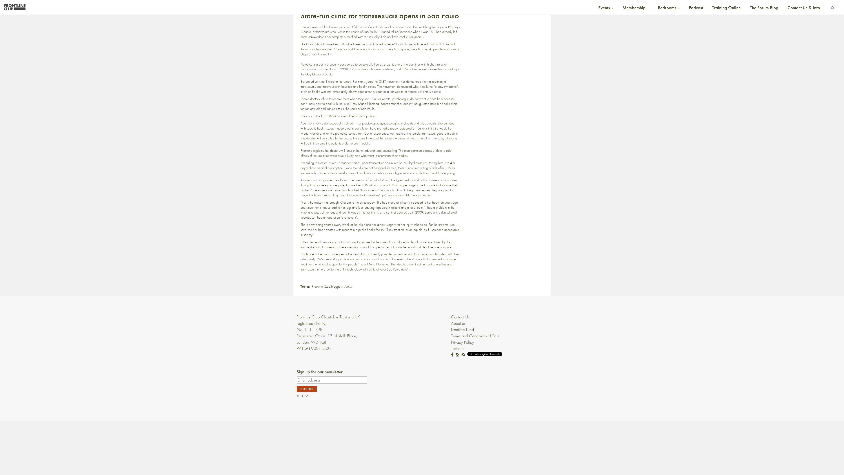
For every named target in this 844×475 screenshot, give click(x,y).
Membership (634, 8)
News (348, 286)
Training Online (726, 8)
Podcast (696, 8)
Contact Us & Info (804, 8)
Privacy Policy (462, 342)
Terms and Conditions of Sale (475, 336)
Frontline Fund (462, 329)
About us (458, 323)
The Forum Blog (764, 8)
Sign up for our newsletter (320, 372)
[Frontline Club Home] (14, 6)
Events (604, 8)
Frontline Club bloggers (327, 286)
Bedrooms (667, 8)
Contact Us (460, 317)
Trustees (457, 348)
